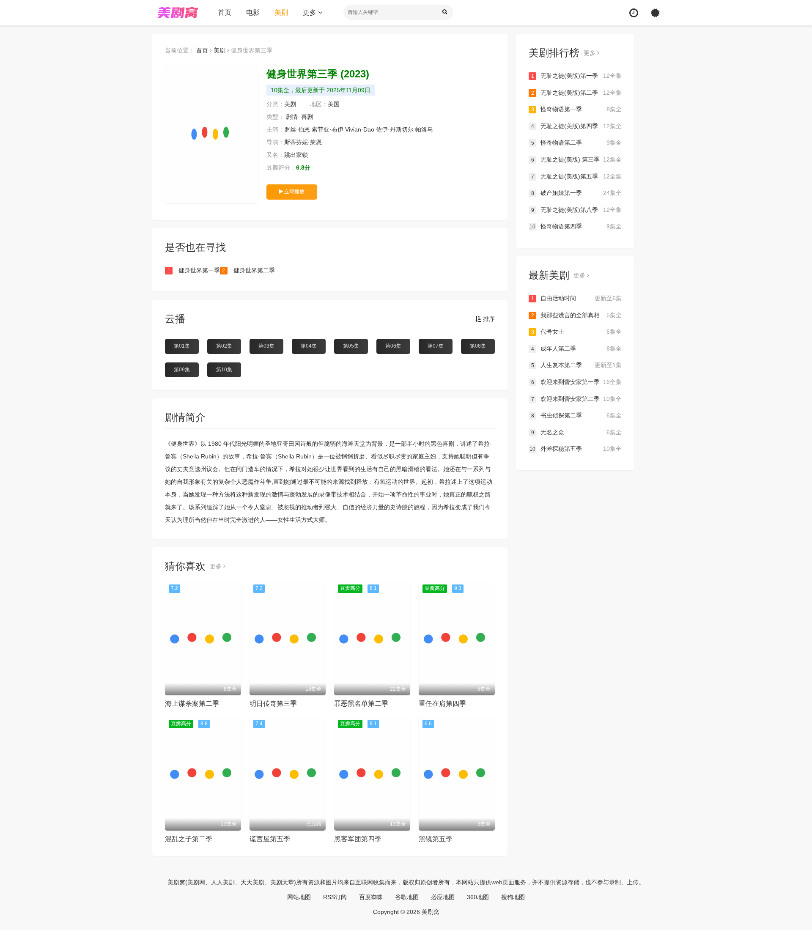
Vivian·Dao (359, 129)
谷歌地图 (407, 897)
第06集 (393, 346)
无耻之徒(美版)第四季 (576, 126)
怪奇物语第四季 (575, 226)
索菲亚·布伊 (327, 129)
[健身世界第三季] (211, 133)
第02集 (224, 346)
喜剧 (307, 116)
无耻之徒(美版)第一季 (576, 75)
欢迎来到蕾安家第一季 (576, 382)
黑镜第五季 (436, 838)
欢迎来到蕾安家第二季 (576, 398)
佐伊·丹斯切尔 (395, 129)
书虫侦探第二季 (576, 415)
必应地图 (443, 897)
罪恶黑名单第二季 (361, 703)
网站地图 (299, 897)
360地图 (478, 897)
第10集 (224, 370)
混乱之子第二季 (188, 838)
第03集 (266, 346)
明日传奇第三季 (273, 703)
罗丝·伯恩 (297, 129)
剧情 (292, 116)
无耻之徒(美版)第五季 (576, 176)
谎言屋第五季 (270, 838)
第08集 (478, 346)
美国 (334, 104)
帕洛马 (424, 129)
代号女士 (576, 331)
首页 (224, 12)
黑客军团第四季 (357, 838)
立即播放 (293, 192)
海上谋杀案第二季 (192, 703)
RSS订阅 (335, 897)
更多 (310, 12)
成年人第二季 (576, 348)
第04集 (309, 346)
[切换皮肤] (655, 13)
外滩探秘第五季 (575, 448)
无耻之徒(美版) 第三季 (576, 159)
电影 (253, 12)
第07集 (436, 346)
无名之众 (576, 432)
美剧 (281, 12)
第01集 (182, 346)
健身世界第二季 (248, 270)
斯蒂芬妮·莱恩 (303, 142)
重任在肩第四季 (442, 703)
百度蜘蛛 (371, 897)
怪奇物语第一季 (576, 109)
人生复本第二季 (576, 365)
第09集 (182, 370)
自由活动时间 (576, 298)
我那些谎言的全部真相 (576, 315)
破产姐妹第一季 (576, 192)
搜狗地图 (513, 897)
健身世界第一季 (193, 270)
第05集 (351, 346)
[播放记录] (633, 13)
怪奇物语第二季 (576, 142)
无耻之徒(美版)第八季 (576, 209)
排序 (488, 318)
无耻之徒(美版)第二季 (576, 92)
